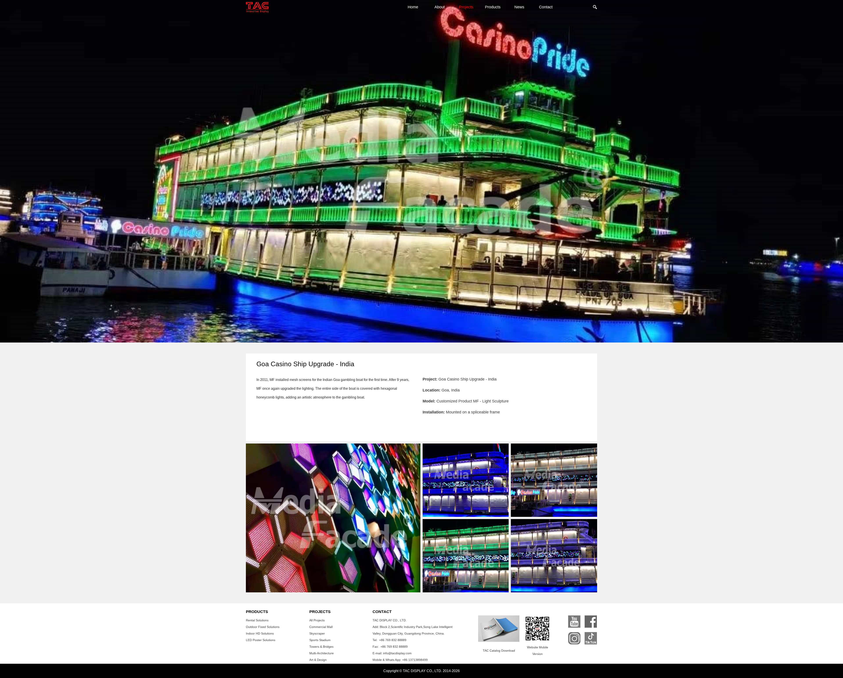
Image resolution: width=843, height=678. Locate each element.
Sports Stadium (320, 640)
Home (413, 7)
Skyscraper (317, 633)
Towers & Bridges (321, 646)
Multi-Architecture (321, 653)
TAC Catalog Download (499, 650)
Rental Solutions (257, 620)
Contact (546, 7)
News (519, 7)
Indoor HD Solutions (260, 633)
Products (493, 7)
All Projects (317, 620)
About (439, 7)
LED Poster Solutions (260, 640)
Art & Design (318, 660)
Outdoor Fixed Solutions (262, 627)
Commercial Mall (321, 627)
